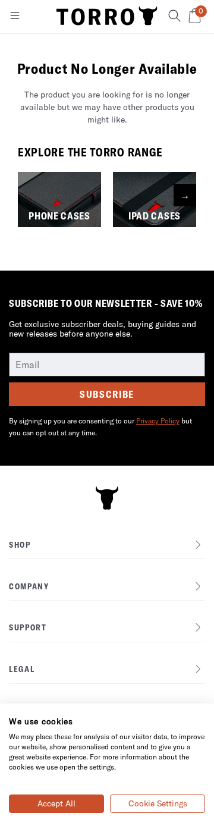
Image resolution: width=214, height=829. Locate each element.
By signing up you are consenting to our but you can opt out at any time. (100, 426)
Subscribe (107, 394)
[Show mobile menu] (15, 18)
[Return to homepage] (107, 16)
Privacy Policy (158, 420)
